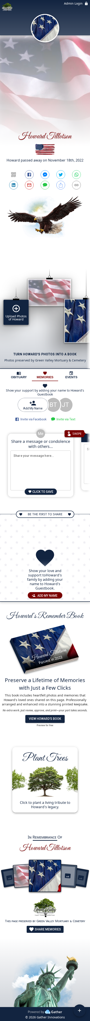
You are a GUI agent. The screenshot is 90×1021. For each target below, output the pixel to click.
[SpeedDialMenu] (79, 1010)
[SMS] (45, 185)
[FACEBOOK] (29, 174)
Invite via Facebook (33, 419)
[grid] (45, 311)
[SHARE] (60, 185)
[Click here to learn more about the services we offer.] (45, 908)
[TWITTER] (60, 174)
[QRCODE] (13, 174)
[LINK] (76, 185)
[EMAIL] (29, 185)
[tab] (19, 375)
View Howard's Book (45, 718)
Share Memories (47, 929)
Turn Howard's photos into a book (45, 354)
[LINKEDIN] (13, 185)
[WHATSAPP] (76, 174)
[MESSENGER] (45, 174)
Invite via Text (65, 419)
